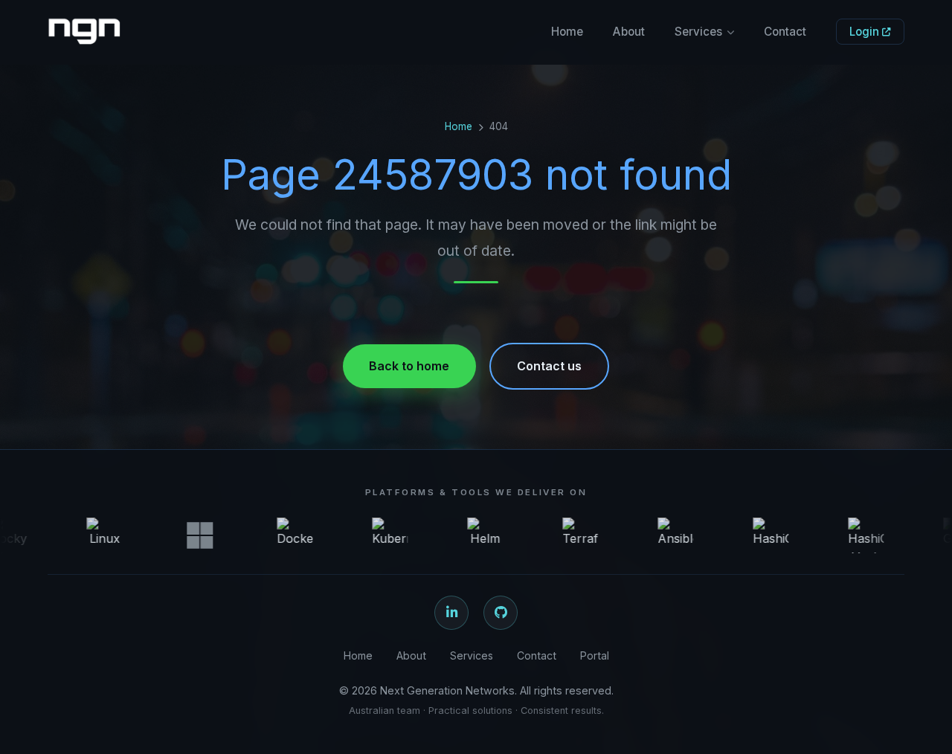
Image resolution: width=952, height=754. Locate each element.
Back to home (409, 365)
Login (865, 32)
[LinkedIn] (451, 613)
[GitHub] (500, 613)
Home (567, 32)
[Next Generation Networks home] (84, 32)
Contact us (549, 365)
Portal (594, 655)
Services (698, 32)
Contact (785, 32)
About (629, 32)
